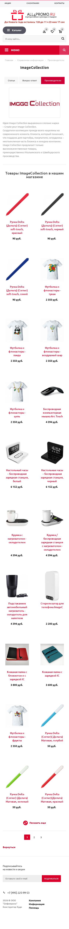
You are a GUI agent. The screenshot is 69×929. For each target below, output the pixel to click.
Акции (8, 3)
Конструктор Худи (12, 906)
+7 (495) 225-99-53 (18, 892)
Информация (37, 904)
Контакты (59, 3)
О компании (32, 3)
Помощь (34, 907)
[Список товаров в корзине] (63, 32)
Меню (15, 50)
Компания (35, 900)
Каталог (17, 30)
